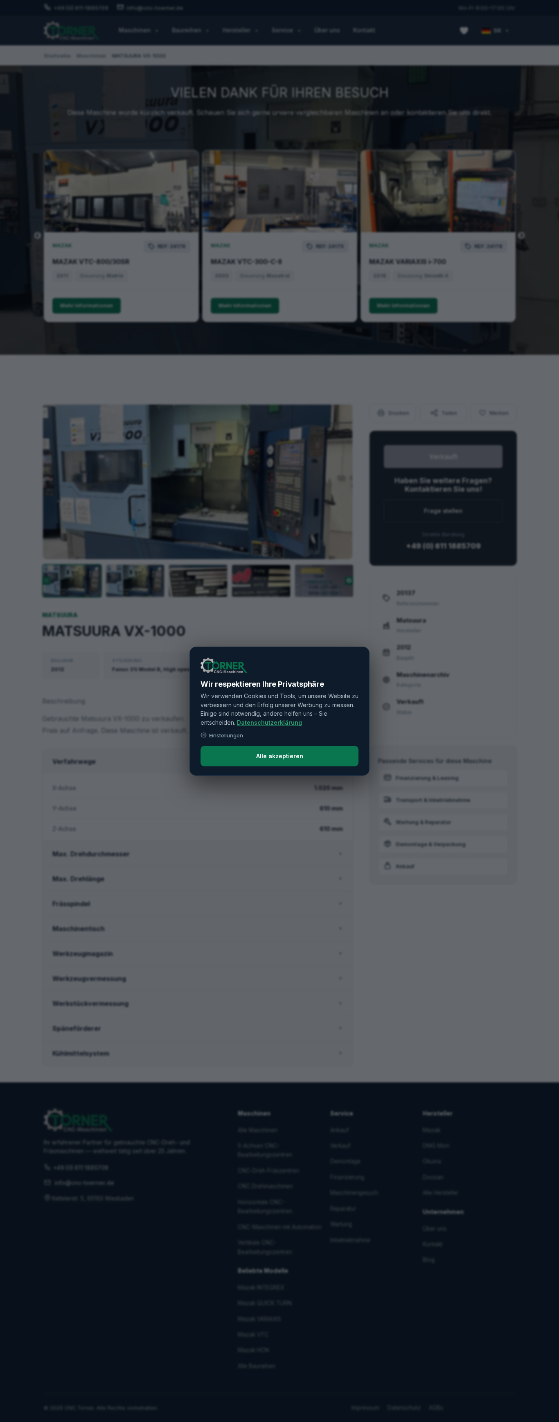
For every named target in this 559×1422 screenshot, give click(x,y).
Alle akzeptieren (279, 755)
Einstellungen (226, 735)
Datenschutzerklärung (269, 722)
